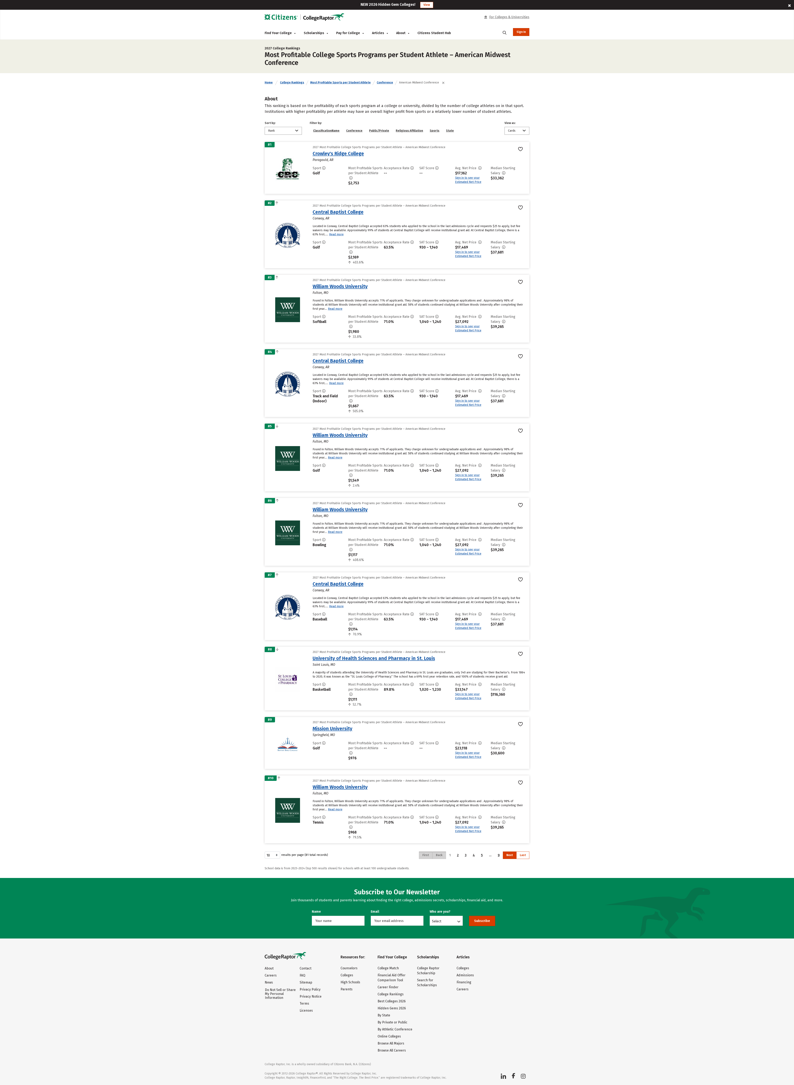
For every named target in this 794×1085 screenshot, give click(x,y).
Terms (304, 1003)
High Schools (350, 982)
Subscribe (482, 921)
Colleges (347, 975)
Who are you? (440, 911)
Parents (347, 989)
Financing (464, 982)
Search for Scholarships (427, 982)
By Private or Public (392, 1022)
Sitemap (306, 982)
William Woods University (340, 286)
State (450, 130)
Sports (434, 130)
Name (316, 911)
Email (375, 911)
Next (509, 855)
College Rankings (292, 82)
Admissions (465, 975)
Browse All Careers (392, 1050)
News (269, 982)
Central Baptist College (338, 212)
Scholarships (314, 33)
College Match (388, 968)
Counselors (349, 968)
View (426, 5)
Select (436, 921)
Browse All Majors (391, 1043)
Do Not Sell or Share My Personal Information (280, 994)
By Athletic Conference (395, 1029)
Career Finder (388, 987)
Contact (305, 968)
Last (523, 855)
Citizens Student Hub (434, 33)
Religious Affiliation (409, 130)
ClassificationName (326, 130)
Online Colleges (389, 1036)
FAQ (302, 975)
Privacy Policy (310, 989)
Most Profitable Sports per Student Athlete (340, 82)
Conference (385, 82)
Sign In (521, 32)
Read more (336, 234)
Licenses (306, 1010)
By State (384, 1015)
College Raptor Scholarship (428, 970)
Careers (271, 975)
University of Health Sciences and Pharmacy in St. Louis (374, 658)
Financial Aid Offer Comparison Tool (391, 977)
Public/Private (379, 130)
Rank (271, 130)
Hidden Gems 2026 (392, 1008)
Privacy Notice (311, 996)
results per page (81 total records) (304, 855)
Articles (378, 33)
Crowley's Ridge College (338, 153)
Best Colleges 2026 (392, 1001)
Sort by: (270, 123)
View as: (510, 123)
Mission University (332, 728)
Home (269, 82)
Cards (511, 130)
